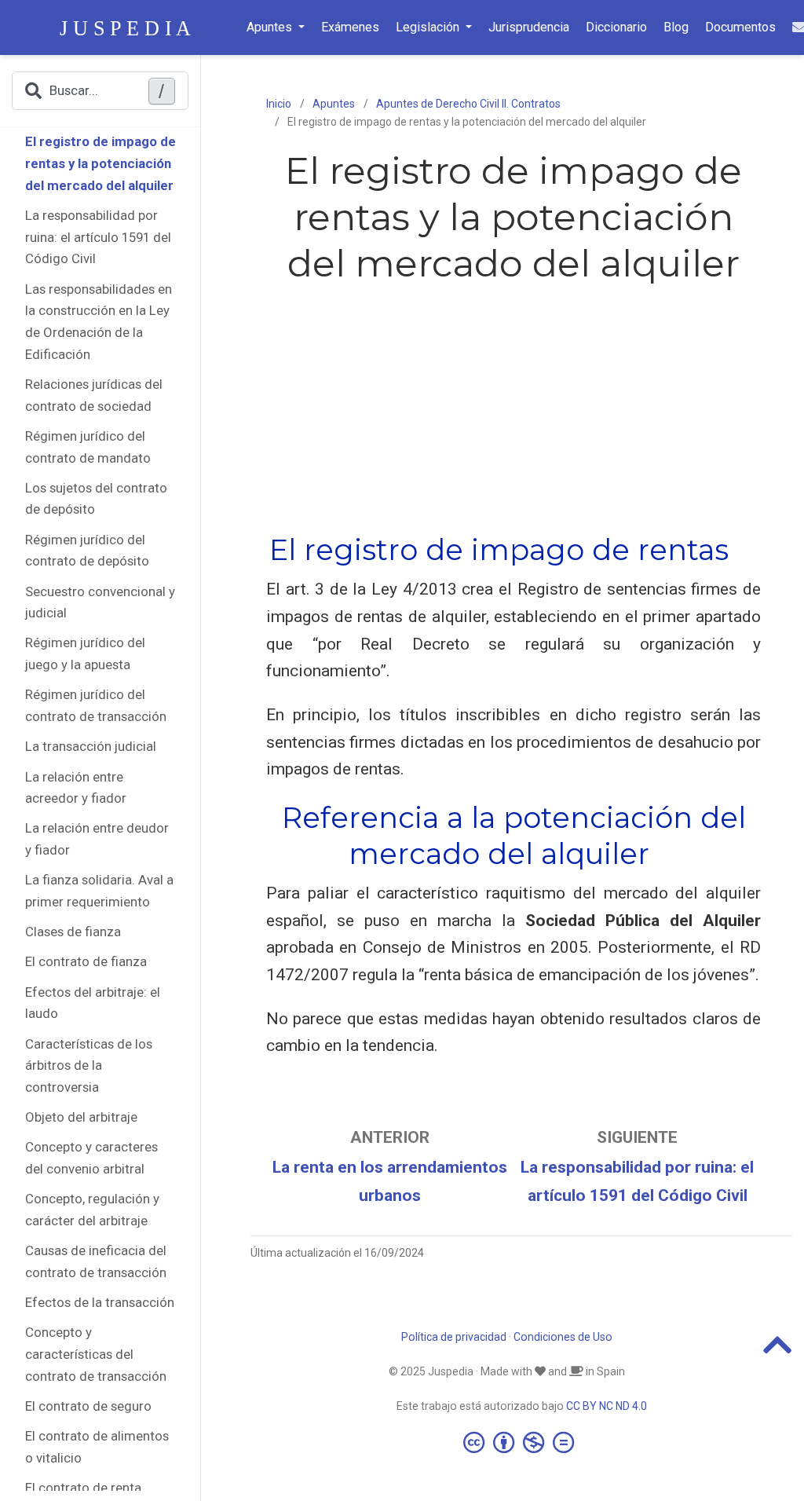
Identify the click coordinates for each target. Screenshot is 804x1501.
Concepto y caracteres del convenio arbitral (91, 1158)
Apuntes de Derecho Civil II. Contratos (468, 103)
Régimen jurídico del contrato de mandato (88, 447)
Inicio (278, 103)
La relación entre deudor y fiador (97, 839)
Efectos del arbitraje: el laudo (92, 1003)
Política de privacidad (453, 1337)
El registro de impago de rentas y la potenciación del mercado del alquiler (100, 163)
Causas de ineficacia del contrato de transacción (95, 1261)
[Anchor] (743, 547)
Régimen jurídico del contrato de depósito (87, 550)
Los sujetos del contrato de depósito (96, 499)
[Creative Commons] (521, 1442)
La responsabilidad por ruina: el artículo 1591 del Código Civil (98, 236)
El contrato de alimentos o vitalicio (97, 1447)
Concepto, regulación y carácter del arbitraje (92, 1209)
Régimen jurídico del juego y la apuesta (85, 653)
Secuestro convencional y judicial (100, 602)
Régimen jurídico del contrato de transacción (95, 705)
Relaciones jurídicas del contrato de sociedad (94, 395)
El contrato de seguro (88, 1406)
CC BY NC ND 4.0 (606, 1406)
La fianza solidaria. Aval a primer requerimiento (99, 891)
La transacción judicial (90, 746)
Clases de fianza (73, 931)
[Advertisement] (513, 405)
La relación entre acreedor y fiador (75, 788)
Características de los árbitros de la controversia (88, 1065)
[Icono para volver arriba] (777, 1351)
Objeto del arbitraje (81, 1117)
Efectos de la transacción (99, 1302)
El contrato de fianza (86, 961)
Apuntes (333, 103)
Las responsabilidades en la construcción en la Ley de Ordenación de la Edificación (98, 321)
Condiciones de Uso (562, 1337)
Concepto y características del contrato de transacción (95, 1353)
